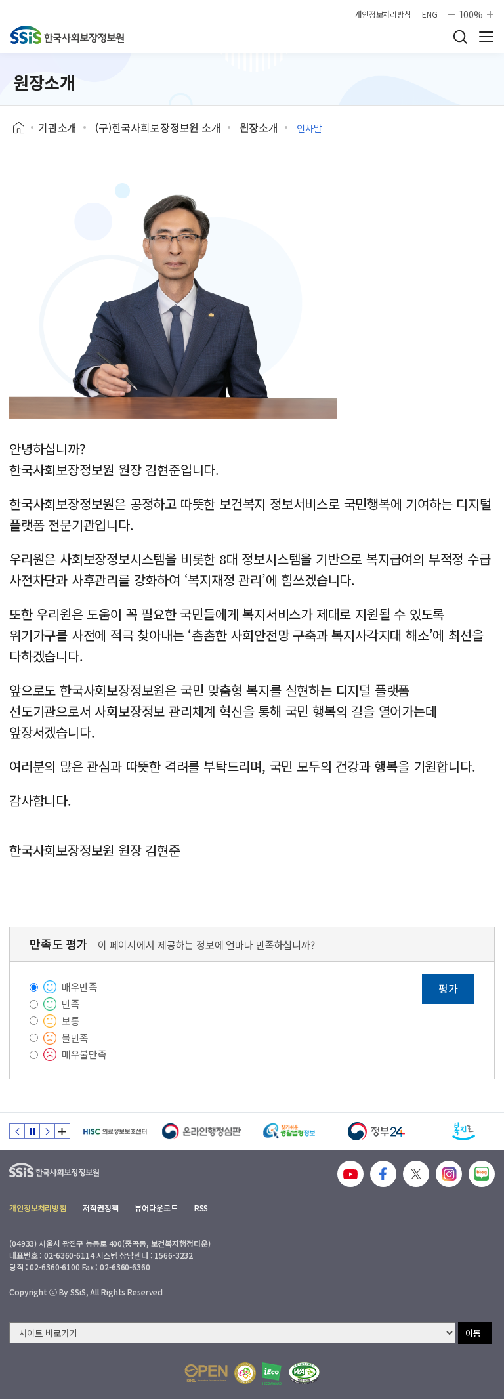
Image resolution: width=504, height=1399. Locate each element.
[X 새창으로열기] (416, 1174)
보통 (71, 1021)
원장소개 (259, 127)
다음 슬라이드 (47, 1131)
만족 (71, 1004)
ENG (430, 14)
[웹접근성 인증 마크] (304, 1373)
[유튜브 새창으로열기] (350, 1174)
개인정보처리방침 (382, 14)
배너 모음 (62, 1131)
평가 (448, 988)
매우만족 (80, 986)
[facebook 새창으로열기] (383, 1174)
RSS (201, 1207)
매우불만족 (84, 1054)
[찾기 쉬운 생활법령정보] (289, 1131)
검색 (460, 37)
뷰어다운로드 (156, 1207)
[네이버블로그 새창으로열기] (482, 1174)
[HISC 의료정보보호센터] (114, 1131)
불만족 (75, 1038)
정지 (32, 1131)
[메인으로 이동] (67, 35)
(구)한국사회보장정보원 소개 (158, 127)
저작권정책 (100, 1207)
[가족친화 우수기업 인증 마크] (245, 1373)
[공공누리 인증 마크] (206, 1373)
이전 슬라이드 (17, 1131)
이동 (473, 1333)
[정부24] (376, 1131)
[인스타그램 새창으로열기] (449, 1174)
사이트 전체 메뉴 (486, 37)
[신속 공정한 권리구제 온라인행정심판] (201, 1131)
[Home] (23, 128)
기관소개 (57, 127)
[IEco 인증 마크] (272, 1373)
